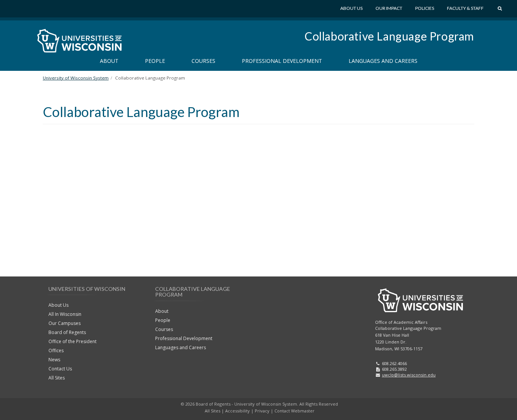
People (155, 60)
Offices (56, 350)
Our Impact (388, 8)
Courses (203, 60)
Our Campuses (64, 323)
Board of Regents (67, 332)
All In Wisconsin (64, 314)
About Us (351, 8)
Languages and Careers (383, 60)
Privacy (262, 411)
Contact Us (60, 368)
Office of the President (72, 341)
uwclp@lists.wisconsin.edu (409, 375)
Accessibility (237, 411)
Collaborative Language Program (389, 36)
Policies (424, 8)
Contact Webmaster (294, 411)
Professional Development (282, 60)
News (54, 359)
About (109, 60)
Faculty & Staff (465, 8)
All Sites (56, 378)
